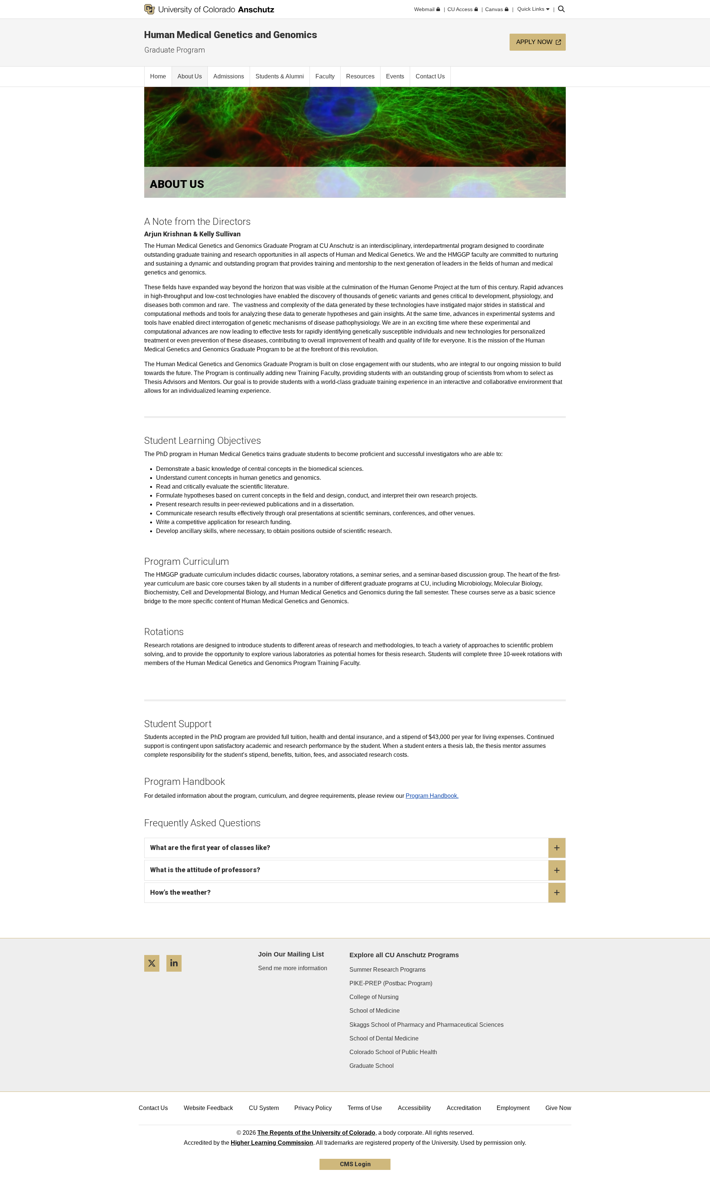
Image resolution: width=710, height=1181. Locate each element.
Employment (513, 1108)
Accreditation (464, 1108)
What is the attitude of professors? (205, 870)
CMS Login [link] (355, 1164)
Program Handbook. (432, 796)
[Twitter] (154, 974)
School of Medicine (374, 1011)
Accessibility (414, 1108)
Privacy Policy (313, 1108)
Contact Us (153, 1108)
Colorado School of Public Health (393, 1052)
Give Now (558, 1108)
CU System (264, 1108)
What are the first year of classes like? (210, 847)
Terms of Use (365, 1108)
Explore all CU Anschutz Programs (404, 955)
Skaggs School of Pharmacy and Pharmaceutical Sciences (426, 1025)
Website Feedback (208, 1108)
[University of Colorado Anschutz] (209, 9)
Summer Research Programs (387, 969)
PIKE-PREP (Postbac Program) (390, 983)
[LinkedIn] (176, 974)
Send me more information (292, 968)
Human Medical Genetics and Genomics (230, 34)
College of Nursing (374, 997)
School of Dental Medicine (384, 1038)
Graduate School (371, 1066)
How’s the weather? (180, 892)
